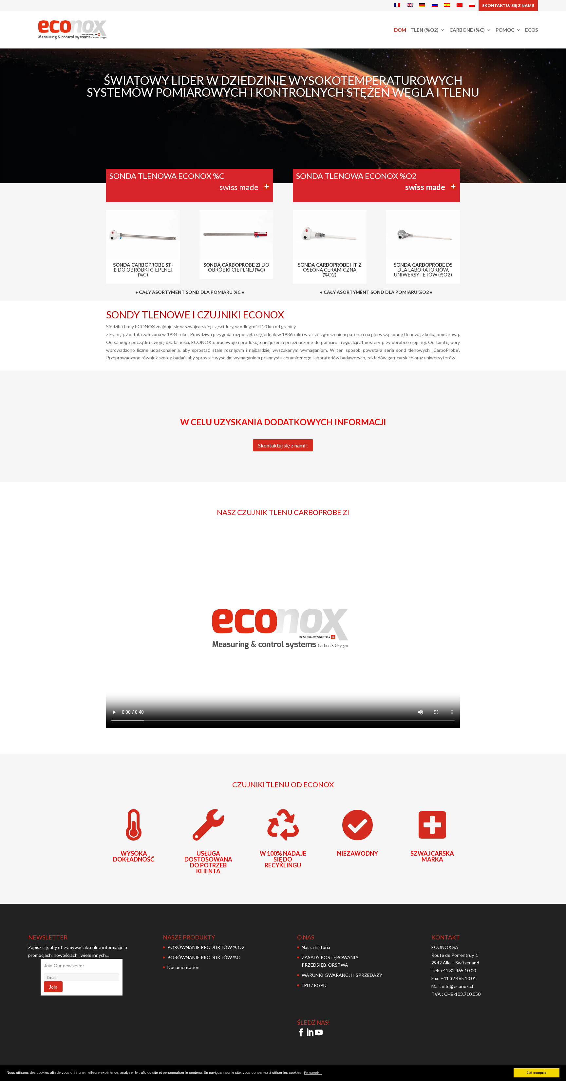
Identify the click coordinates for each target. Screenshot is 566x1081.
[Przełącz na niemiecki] (422, 5)
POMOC (505, 30)
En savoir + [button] (313, 1073)
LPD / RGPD (314, 985)
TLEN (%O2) (424, 30)
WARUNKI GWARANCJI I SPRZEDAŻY (342, 975)
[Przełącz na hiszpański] (447, 5)
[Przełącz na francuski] (397, 5)
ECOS (531, 30)
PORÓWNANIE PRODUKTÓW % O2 (205, 947)
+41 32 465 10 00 (458, 970)
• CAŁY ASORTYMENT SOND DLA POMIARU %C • (189, 292)
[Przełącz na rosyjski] (435, 5)
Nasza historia (316, 947)
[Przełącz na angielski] (410, 5)
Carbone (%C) (467, 30)
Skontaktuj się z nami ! (283, 445)
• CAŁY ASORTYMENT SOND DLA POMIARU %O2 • (376, 292)
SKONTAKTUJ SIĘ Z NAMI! (508, 5)
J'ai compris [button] (536, 1072)
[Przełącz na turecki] (459, 5)
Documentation (183, 967)
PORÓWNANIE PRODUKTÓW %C (203, 957)
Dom (400, 30)
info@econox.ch (459, 986)
